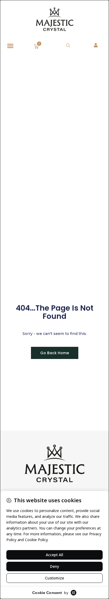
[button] (10, 46)
